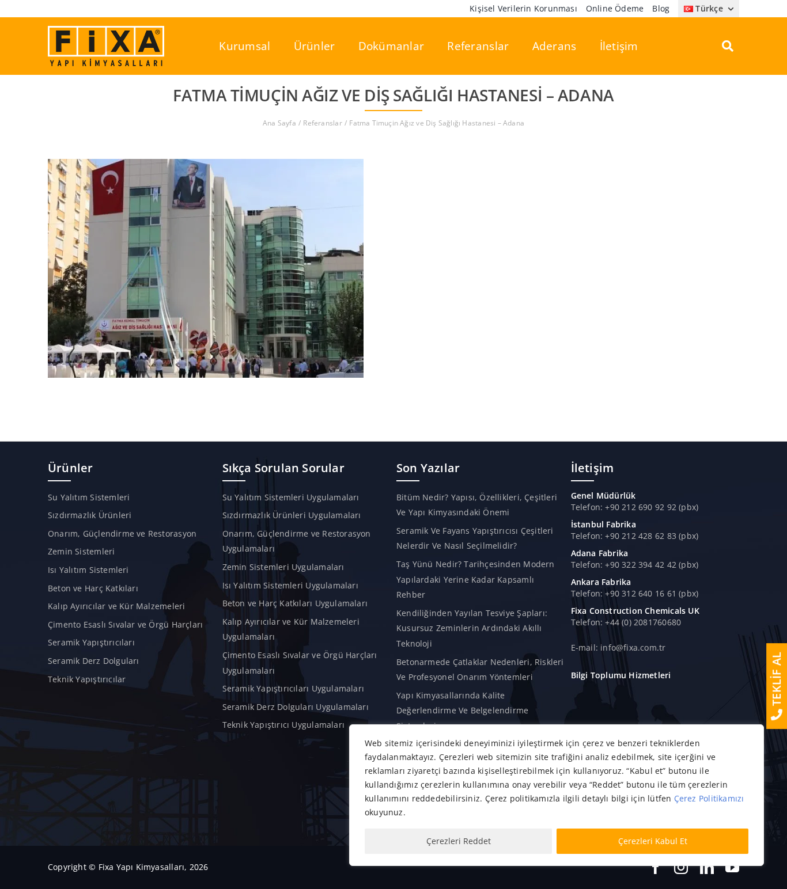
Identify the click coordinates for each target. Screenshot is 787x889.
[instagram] (681, 867)
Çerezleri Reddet (458, 840)
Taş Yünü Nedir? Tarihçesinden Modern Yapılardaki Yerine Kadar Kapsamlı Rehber (475, 579)
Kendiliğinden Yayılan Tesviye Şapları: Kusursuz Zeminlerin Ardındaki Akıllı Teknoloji (471, 628)
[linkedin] (707, 867)
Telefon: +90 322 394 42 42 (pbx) (635, 564)
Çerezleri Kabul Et (652, 840)
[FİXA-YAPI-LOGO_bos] (106, 29)
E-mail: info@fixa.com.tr (618, 647)
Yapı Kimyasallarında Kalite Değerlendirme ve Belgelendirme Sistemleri (462, 710)
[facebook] (656, 867)
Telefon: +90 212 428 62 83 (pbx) (635, 535)
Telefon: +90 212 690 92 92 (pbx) (635, 507)
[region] (556, 795)
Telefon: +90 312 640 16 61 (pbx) (635, 593)
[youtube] (732, 867)
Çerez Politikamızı (709, 798)
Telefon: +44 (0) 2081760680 (626, 622)
